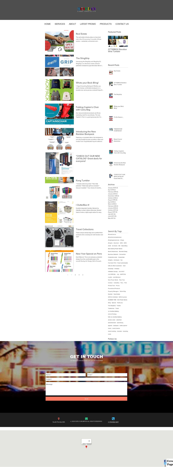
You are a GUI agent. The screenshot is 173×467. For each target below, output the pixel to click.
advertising (120, 322)
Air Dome (114, 245)
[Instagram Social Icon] (165, 466)
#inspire (110, 243)
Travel (117, 308)
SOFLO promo (123, 297)
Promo (118, 285)
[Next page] (82, 274)
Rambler (110, 294)
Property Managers (113, 291)
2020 (109, 245)
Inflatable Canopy (113, 271)
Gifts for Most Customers (115, 265)
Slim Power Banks (122, 300)
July (118, 274)
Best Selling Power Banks (115, 248)
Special (114, 302)
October (110, 282)
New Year (122, 280)
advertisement (112, 322)
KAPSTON (123, 274)
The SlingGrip (112, 305)
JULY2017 (121, 271)
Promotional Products (114, 288)
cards (109, 334)
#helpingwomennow (113, 240)
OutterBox (116, 282)
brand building (112, 331)
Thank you (120, 302)
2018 (121, 243)
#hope (122, 240)
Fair (121, 260)
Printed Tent (111, 285)
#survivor (116, 243)
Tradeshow (111, 308)
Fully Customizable (122, 263)
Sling (109, 302)
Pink (125, 282)
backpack (115, 325)
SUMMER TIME (112, 300)
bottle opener (123, 325)
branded (119, 331)
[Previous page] (67, 274)
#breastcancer (112, 234)
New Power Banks (113, 280)
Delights (110, 260)
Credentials (121, 257)
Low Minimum (116, 277)
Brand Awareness (113, 251)
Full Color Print (112, 263)
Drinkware (116, 260)
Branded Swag (123, 251)
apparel (110, 325)
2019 (125, 243)
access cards (111, 320)
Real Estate (117, 294)
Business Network (113, 254)
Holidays (116, 268)
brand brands (116, 328)
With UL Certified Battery (115, 317)
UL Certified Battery (113, 311)
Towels (119, 305)
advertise (119, 320)
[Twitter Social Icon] (165, 463)
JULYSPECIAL (112, 274)
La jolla (110, 277)
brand (109, 328)
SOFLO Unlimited (113, 297)
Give (124, 265)
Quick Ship (123, 291)
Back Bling (124, 245)
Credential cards (112, 257)
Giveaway (110, 268)
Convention (122, 254)
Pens (122, 282)
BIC (119, 245)
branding (125, 331)
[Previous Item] (111, 41)
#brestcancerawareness (114, 237)
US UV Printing (112, 314)
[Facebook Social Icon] (165, 461)
